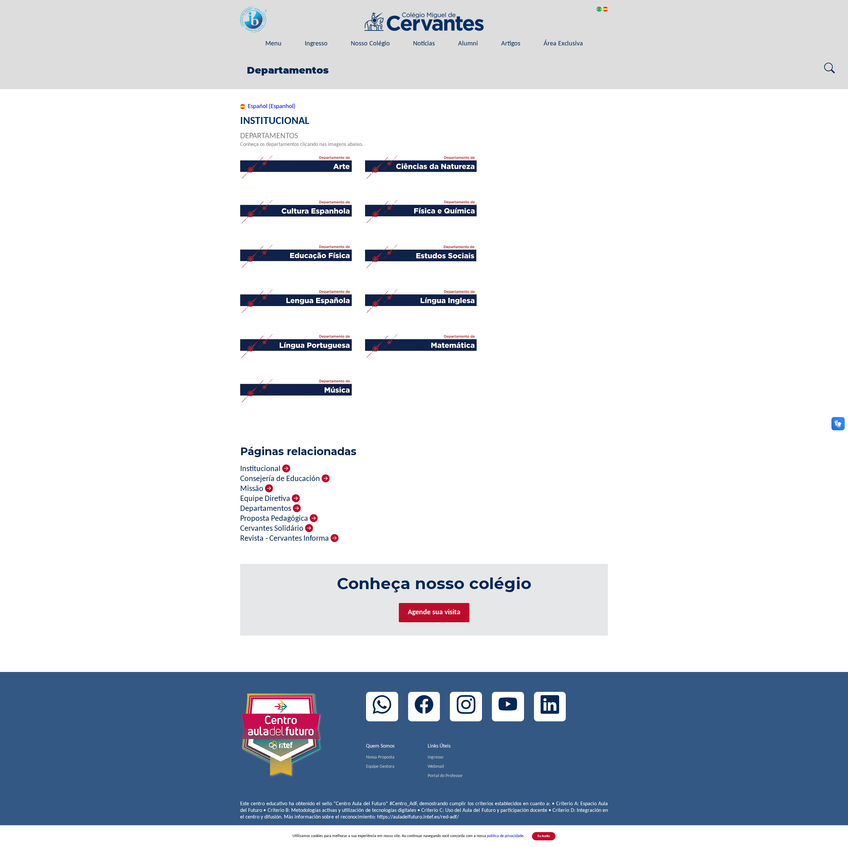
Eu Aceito (544, 836)
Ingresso (316, 43)
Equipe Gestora (380, 766)
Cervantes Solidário (272, 529)
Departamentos (266, 509)
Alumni (468, 43)
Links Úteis (439, 746)
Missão (252, 489)
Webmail (436, 766)
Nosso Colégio (370, 43)
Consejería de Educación (281, 479)
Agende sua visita (434, 612)
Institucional (261, 469)
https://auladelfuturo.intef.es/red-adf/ (418, 817)
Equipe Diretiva (266, 499)
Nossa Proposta (380, 757)
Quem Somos (380, 746)
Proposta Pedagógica (275, 519)
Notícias (424, 43)
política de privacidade (505, 836)
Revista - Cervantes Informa (285, 539)
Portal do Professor (445, 775)
